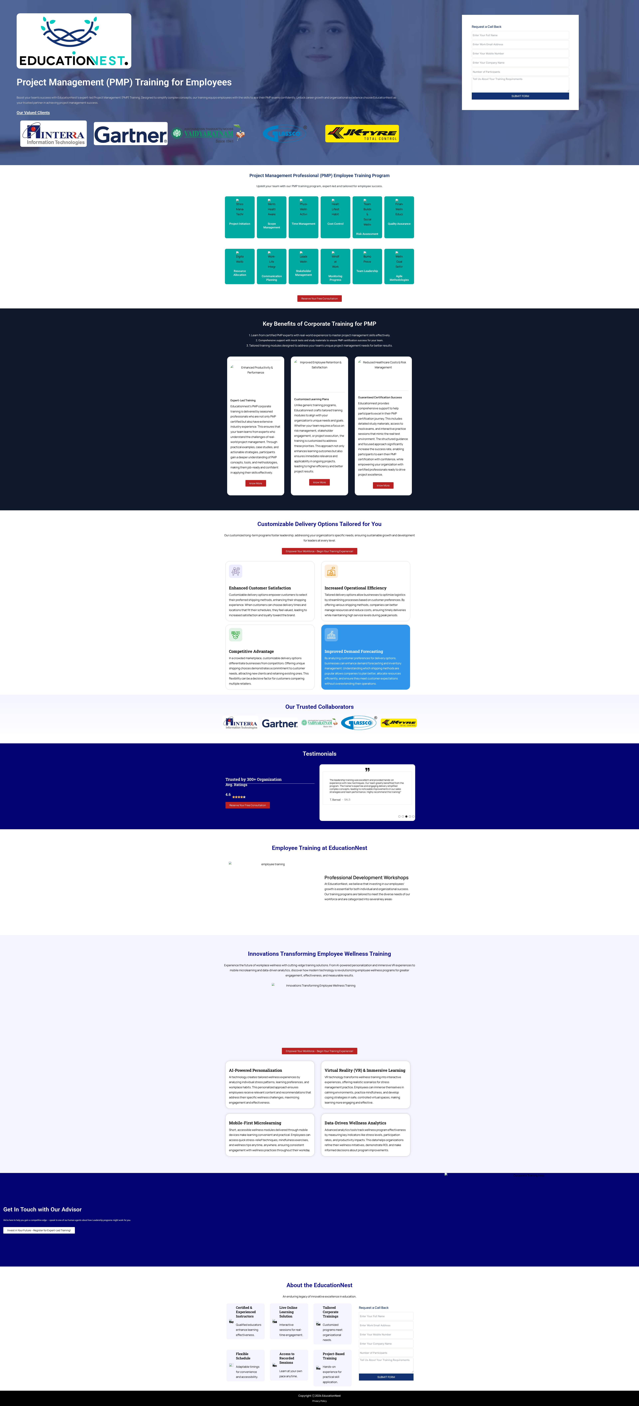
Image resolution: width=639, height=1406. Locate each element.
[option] (367, 795)
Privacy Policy (319, 1401)
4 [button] (410, 816)
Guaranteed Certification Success (380, 397)
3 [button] (406, 816)
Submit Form (520, 96)
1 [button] (399, 816)
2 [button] (403, 816)
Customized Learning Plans (311, 399)
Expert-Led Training (243, 400)
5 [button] (413, 816)
